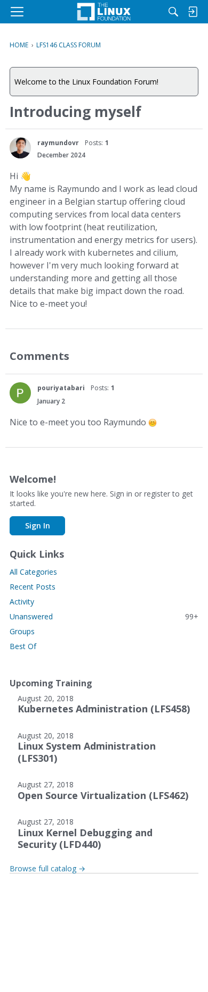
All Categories (33, 572)
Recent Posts (32, 587)
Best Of (23, 646)
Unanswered (104, 616)
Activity (22, 601)
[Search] (173, 11)
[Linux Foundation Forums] (104, 11)
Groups (22, 631)
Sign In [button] (37, 525)
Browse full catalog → (47, 868)
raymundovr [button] (58, 142)
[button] (20, 147)
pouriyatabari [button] (61, 387)
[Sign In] (192, 11)
